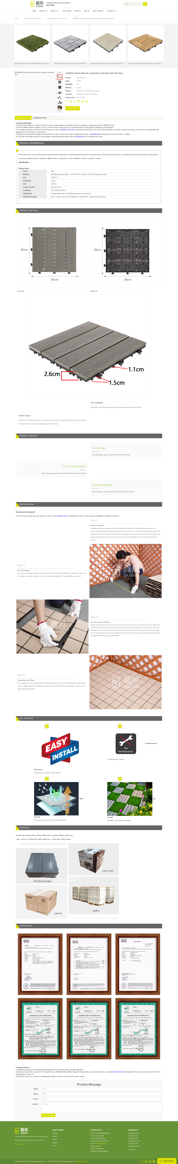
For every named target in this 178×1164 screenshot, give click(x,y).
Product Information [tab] (23, 118)
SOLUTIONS (67, 11)
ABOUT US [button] (55, 11)
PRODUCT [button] (43, 11)
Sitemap (133, 1149)
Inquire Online (72, 108)
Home (16, 18)
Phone (35, 1094)
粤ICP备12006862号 (82, 1161)
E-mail (35, 1099)
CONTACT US (111, 11)
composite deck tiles (66, 130)
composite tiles (94, 134)
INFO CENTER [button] (98, 11)
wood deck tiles (118, 1072)
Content (34, 1104)
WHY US (87, 11)
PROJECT (77, 11)
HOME (34, 11)
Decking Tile (61, 516)
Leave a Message (48, 1115)
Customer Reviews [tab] (40, 118)
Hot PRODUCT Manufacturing (33, 18)
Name (35, 1089)
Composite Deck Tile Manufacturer (57, 18)
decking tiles (79, 136)
